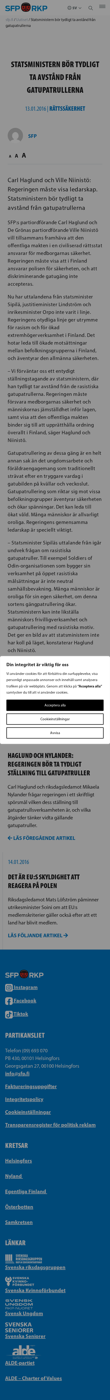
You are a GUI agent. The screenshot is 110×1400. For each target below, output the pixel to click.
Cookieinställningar (55, 719)
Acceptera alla (55, 705)
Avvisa (55, 733)
